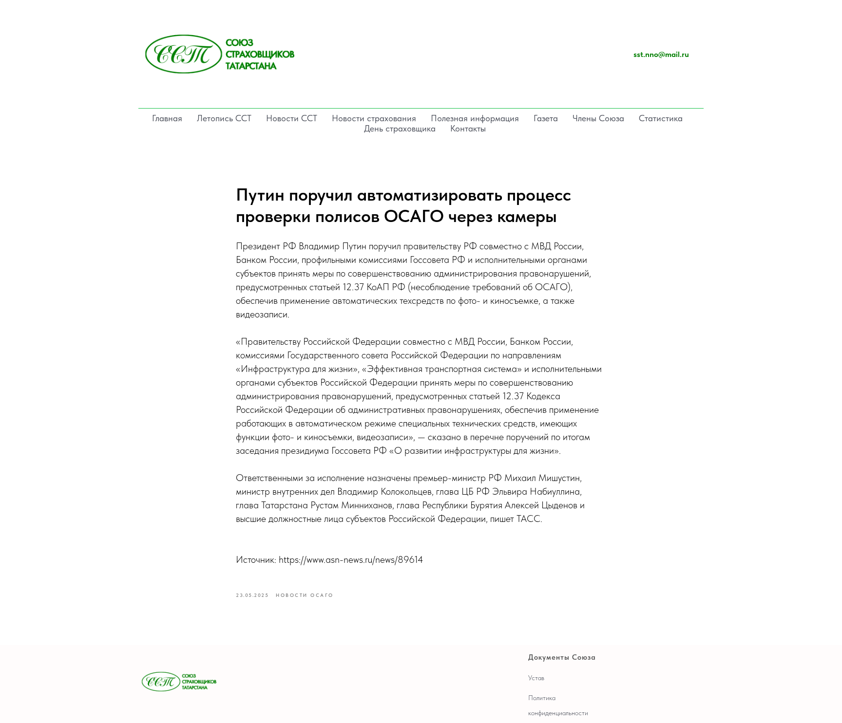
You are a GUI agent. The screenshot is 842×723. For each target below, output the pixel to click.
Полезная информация (475, 118)
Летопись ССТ (224, 118)
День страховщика (400, 128)
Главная (167, 118)
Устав (536, 678)
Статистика (661, 118)
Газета (546, 118)
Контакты (468, 128)
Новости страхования (374, 118)
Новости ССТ (291, 118)
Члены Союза (598, 118)
